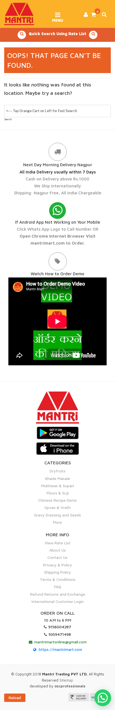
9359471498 (60, 634)
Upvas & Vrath (57, 507)
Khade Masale (57, 478)
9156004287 (59, 626)
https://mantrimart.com (60, 649)
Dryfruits (58, 470)
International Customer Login (58, 601)
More (57, 522)
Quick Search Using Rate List (57, 33)
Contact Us (57, 557)
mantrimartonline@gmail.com (60, 641)
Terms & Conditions (57, 579)
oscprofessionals (69, 686)
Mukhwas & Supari (57, 485)
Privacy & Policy (57, 564)
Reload (15, 697)
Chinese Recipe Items (57, 500)
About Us (57, 550)
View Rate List (58, 542)
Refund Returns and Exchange (57, 594)
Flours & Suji (58, 493)
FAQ (57, 586)
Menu (57, 18)
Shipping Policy (57, 572)
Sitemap (66, 680)
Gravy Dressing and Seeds (57, 515)
